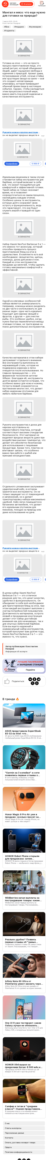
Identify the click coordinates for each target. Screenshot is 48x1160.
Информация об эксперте (16, 646)
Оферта (8, 1141)
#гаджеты (9, 30)
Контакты (9, 1132)
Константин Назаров (11, 23)
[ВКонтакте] (30, 673)
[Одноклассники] (34, 673)
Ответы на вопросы (13, 1122)
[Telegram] (38, 673)
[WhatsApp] (37, 677)
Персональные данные (14, 1127)
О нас (7, 1118)
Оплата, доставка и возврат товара (20, 1137)
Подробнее (11, 161)
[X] (32, 677)
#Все (6, 27)
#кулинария (35, 27)
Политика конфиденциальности (18, 1146)
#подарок (19, 27)
